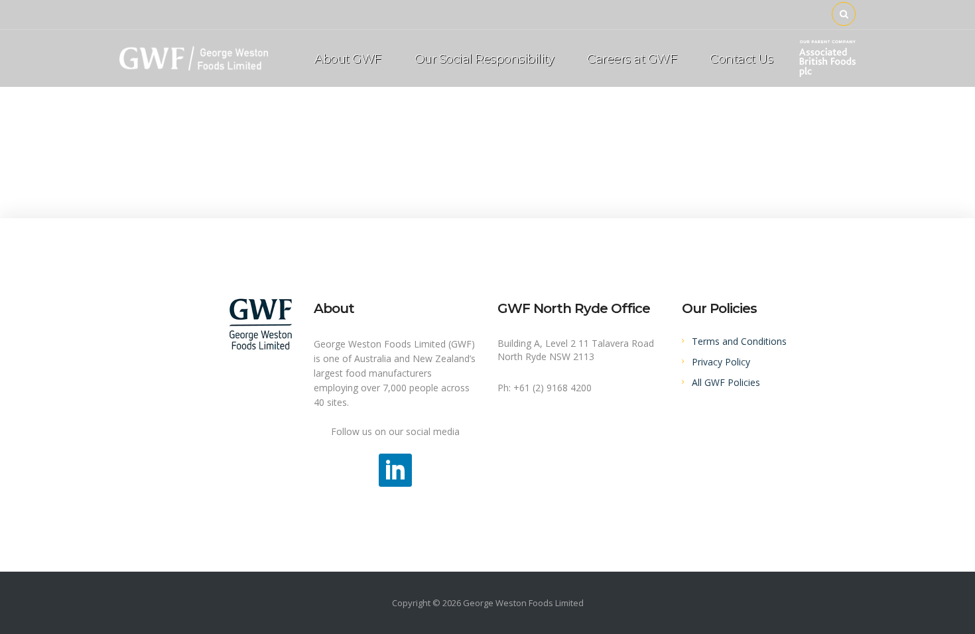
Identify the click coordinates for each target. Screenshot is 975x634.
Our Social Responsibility (484, 59)
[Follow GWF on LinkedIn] (395, 469)
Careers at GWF (632, 59)
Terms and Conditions (739, 341)
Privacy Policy (721, 361)
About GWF (347, 59)
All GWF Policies (726, 382)
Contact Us (741, 59)
